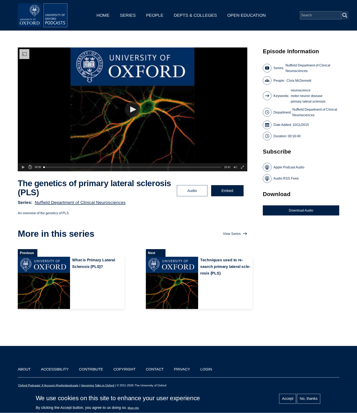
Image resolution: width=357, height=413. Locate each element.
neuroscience (301, 90)
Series (128, 15)
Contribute (91, 369)
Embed (227, 191)
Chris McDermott (299, 80)
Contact (155, 369)
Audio (192, 191)
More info (133, 407)
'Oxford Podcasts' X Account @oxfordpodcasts (48, 385)
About (24, 369)
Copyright (124, 369)
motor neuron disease (306, 96)
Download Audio (301, 210)
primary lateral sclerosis (308, 101)
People (154, 15)
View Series (232, 233)
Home (102, 15)
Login (206, 369)
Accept (287, 399)
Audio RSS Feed (286, 178)
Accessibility (55, 369)
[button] (132, 109)
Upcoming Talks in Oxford (97, 385)
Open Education (246, 15)
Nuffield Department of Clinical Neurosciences (80, 202)
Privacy (182, 369)
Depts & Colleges (195, 15)
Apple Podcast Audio (289, 167)
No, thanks (309, 399)
